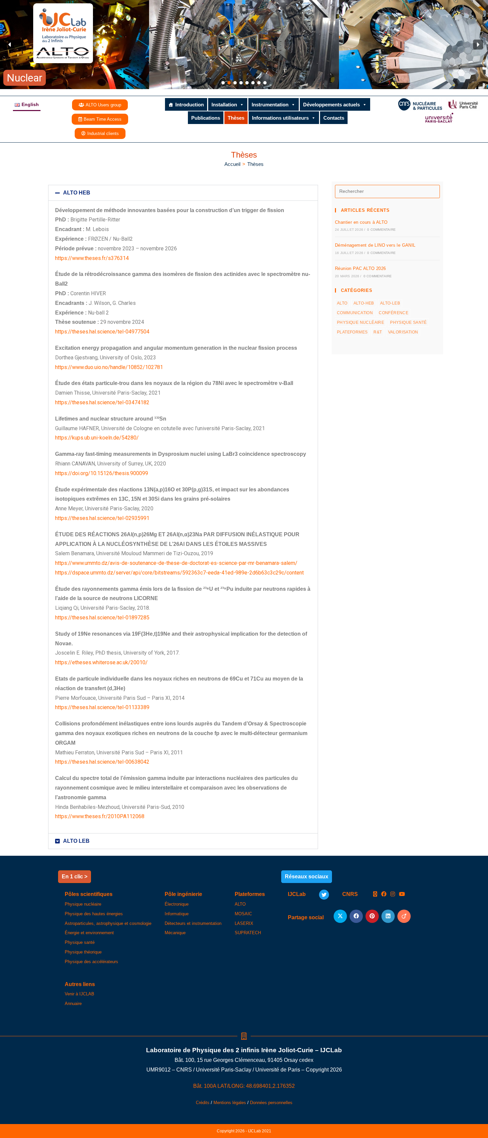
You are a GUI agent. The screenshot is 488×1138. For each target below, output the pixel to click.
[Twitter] (324, 895)
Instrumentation (270, 104)
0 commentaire (381, 229)
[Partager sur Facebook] (356, 916)
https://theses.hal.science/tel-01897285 (102, 617)
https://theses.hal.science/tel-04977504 (102, 331)
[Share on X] (340, 916)
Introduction (189, 104)
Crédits (202, 1102)
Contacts (333, 118)
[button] (244, 9)
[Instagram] (392, 894)
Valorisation (403, 332)
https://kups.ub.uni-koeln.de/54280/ (97, 438)
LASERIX (244, 923)
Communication (355, 313)
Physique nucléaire (360, 322)
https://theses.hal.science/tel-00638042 (102, 762)
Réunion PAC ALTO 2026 (360, 268)
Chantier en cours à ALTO (361, 222)
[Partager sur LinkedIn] (388, 916)
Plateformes (352, 332)
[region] (244, 44)
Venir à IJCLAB (79, 993)
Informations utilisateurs (280, 118)
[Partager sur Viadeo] (404, 916)
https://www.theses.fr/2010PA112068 (99, 816)
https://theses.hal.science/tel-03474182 (102, 402)
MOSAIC (243, 913)
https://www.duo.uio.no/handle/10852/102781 (109, 367)
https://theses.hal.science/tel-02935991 (102, 518)
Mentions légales (229, 1102)
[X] (375, 894)
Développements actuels (331, 104)
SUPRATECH (248, 932)
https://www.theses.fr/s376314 (92, 258)
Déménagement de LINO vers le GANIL (375, 245)
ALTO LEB (76, 841)
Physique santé (408, 322)
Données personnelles (271, 1102)
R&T (377, 332)
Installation (224, 104)
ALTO (342, 303)
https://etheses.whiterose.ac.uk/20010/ (101, 662)
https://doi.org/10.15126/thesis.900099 (101, 473)
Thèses (236, 118)
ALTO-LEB (390, 303)
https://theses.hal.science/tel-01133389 (102, 707)
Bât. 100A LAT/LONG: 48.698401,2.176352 (244, 1086)
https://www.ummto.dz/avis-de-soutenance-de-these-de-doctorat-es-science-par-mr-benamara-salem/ (176, 563)
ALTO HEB (76, 192)
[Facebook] (383, 894)
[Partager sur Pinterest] (372, 916)
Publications (205, 118)
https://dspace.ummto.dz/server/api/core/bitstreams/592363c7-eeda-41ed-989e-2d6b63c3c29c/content (179, 572)
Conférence (393, 313)
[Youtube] (402, 894)
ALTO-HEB (364, 303)
